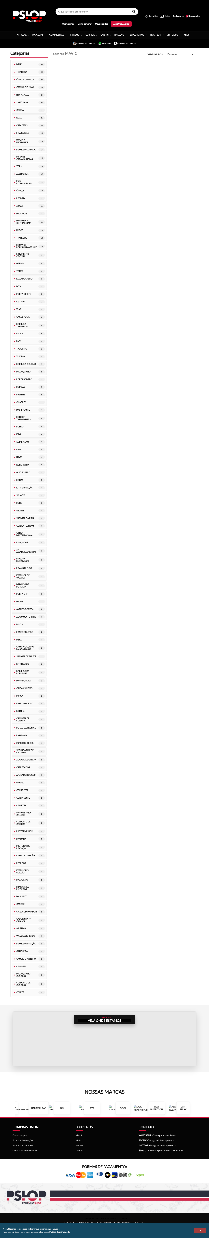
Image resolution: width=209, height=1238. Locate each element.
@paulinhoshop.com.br (163, 1140)
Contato (80, 1150)
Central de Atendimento (25, 1150)
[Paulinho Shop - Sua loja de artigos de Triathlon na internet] (29, 16)
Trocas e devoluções (23, 1140)
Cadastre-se (178, 16)
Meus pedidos (101, 24)
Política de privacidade (59, 1232)
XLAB (186, 35)
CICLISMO (75, 35)
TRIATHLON (155, 35)
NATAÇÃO (119, 35)
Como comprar (84, 24)
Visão (78, 1140)
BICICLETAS (37, 35)
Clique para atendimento (158, 1135)
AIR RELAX (21, 35)
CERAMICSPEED (56, 35)
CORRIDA (90, 35)
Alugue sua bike (121, 24)
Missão (79, 1135)
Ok (200, 1230)
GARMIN (104, 35)
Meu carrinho (193, 16)
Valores (79, 1145)
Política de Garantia (23, 1145)
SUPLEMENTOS (137, 35)
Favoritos (151, 16)
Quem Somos (68, 24)
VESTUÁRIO (172, 35)
